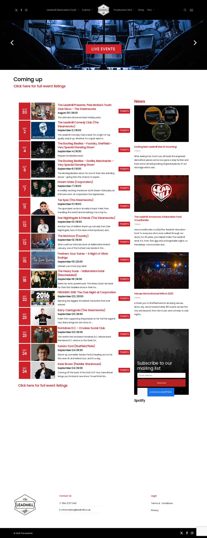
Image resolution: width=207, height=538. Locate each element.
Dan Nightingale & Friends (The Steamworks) (86, 218)
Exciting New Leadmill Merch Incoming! (155, 147)
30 (24, 112)
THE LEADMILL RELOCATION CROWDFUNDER (103, 49)
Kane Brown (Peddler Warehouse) (79, 364)
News (139, 101)
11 (24, 207)
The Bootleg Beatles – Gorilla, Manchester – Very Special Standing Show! (86, 163)
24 (24, 353)
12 (24, 225)
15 (24, 261)
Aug (24, 109)
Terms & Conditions (162, 503)
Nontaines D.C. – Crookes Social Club (81, 328)
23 (25, 317)
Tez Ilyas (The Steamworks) (75, 200)
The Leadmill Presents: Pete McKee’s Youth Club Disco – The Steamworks (84, 107)
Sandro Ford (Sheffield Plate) (76, 346)
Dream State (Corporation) (75, 182)
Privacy (155, 510)
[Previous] (6, 43)
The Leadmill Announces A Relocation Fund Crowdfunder (157, 218)
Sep (25, 128)
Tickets (124, 111)
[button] (191, 10)
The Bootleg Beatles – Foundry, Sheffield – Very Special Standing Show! (85, 145)
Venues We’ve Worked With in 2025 (153, 294)
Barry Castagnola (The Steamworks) (81, 310)
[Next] (201, 43)
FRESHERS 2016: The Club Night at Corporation (87, 292)
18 (25, 280)
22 (25, 299)
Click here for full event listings (39, 86)
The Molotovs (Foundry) (73, 236)
